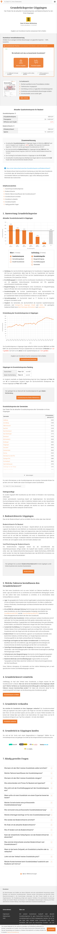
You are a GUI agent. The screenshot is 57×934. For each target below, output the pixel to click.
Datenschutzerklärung (13, 932)
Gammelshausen (7, 464)
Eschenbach (6, 461)
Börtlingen (6, 442)
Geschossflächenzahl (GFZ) (31, 613)
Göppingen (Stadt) (29, 305)
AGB (4, 918)
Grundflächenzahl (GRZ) (11, 613)
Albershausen (7, 425)
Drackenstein (6, 450)
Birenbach (6, 436)
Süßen (41, 305)
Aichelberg (6, 423)
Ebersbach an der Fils (9, 456)
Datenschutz (6, 916)
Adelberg (5, 420)
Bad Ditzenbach (7, 431)
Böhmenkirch (32, 307)
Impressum (6, 914)
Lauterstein (41, 307)
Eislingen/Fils (19, 305)
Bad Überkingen (23, 307)
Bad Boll (5, 428)
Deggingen (6, 445)
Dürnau (5, 453)
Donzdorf (5, 447)
